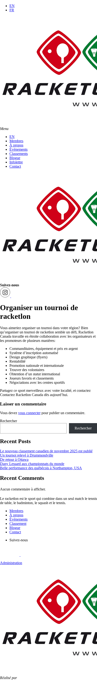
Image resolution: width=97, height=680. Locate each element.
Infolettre (16, 162)
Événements (18, 149)
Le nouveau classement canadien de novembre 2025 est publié (46, 451)
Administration (11, 563)
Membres (16, 141)
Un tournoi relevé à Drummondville (26, 455)
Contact (15, 166)
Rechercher (8, 421)
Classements (18, 154)
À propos (16, 145)
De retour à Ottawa (14, 459)
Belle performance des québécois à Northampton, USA (41, 468)
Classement (17, 524)
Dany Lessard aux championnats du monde (32, 464)
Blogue (14, 158)
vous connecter (29, 413)
